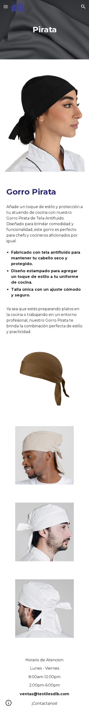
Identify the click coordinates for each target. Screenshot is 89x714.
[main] (45, 29)
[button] (5, 6)
